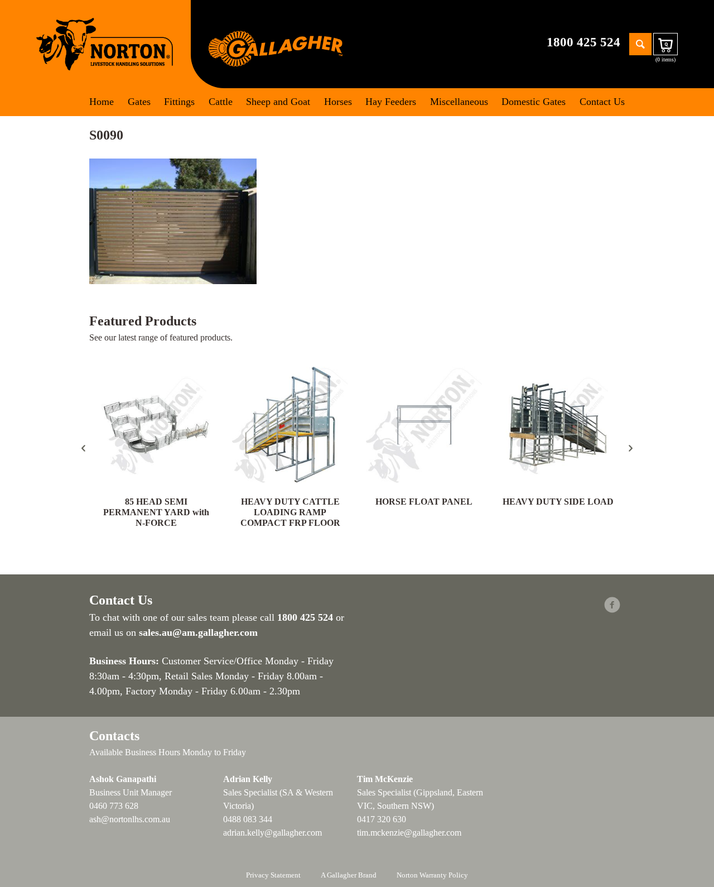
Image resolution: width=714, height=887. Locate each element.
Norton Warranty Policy (432, 875)
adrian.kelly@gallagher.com (272, 832)
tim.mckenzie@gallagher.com (409, 832)
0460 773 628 (113, 806)
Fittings (179, 101)
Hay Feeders (390, 101)
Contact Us (602, 101)
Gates (139, 101)
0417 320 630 (381, 819)
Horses (338, 101)
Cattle (221, 101)
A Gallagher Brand (349, 875)
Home (101, 101)
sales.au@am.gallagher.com (198, 632)
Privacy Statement (273, 875)
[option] (156, 448)
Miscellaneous (459, 101)
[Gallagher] (275, 47)
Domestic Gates (533, 101)
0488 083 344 (247, 819)
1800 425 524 (583, 42)
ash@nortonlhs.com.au (129, 819)
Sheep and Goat (278, 101)
